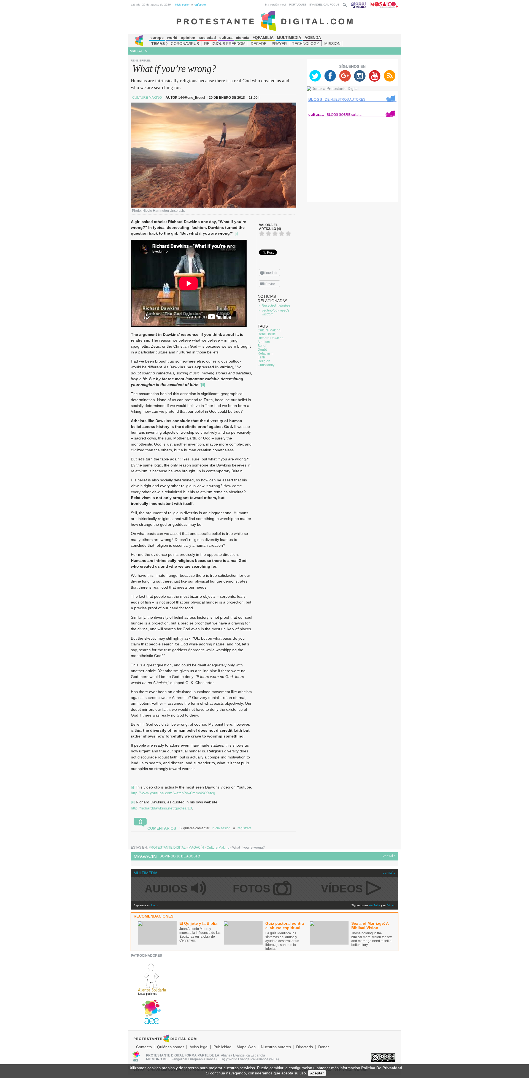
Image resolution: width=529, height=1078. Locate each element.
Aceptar (317, 1073)
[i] (236, 233)
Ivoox (154, 905)
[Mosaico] (382, 4)
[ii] (203, 384)
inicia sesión (182, 4)
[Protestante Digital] (265, 20)
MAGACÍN (138, 51)
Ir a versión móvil (275, 4)
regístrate (200, 4)
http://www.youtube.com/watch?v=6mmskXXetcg (173, 793)
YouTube (374, 905)
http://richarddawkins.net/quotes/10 (161, 808)
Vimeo (391, 905)
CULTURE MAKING (147, 98)
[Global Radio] (358, 4)
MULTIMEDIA (145, 873)
